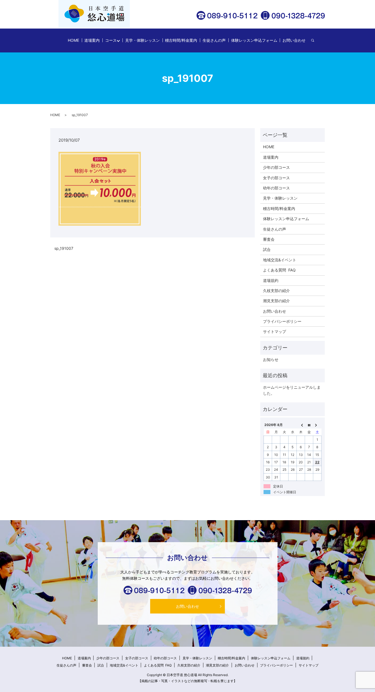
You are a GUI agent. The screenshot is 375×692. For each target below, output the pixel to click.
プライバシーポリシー (282, 321)
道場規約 (270, 280)
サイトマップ (274, 331)
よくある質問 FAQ (279, 270)
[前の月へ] (301, 424)
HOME (73, 40)
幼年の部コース (276, 188)
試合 (267, 249)
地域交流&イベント (279, 259)
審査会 (269, 239)
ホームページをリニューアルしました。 (292, 390)
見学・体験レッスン (142, 40)
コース (111, 40)
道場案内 (92, 40)
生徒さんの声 (214, 40)
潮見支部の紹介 (276, 300)
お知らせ (270, 359)
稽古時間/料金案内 (181, 40)
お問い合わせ (294, 40)
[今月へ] (309, 424)
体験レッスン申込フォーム (254, 40)
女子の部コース (276, 177)
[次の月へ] (317, 424)
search (315, 40)
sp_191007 (63, 248)
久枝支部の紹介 (276, 290)
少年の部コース (276, 167)
